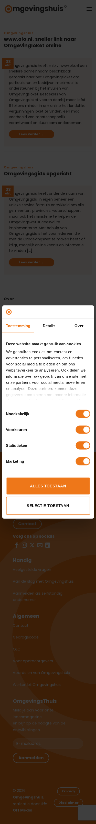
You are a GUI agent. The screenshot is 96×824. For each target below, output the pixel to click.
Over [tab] (78, 325)
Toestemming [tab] (18, 325)
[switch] (83, 429)
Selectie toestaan (48, 505)
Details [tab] (49, 325)
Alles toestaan (48, 486)
